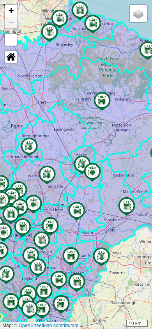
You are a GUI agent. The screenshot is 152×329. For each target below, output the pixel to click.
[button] (31, 256)
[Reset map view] (11, 57)
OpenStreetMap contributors (48, 325)
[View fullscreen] (11, 40)
